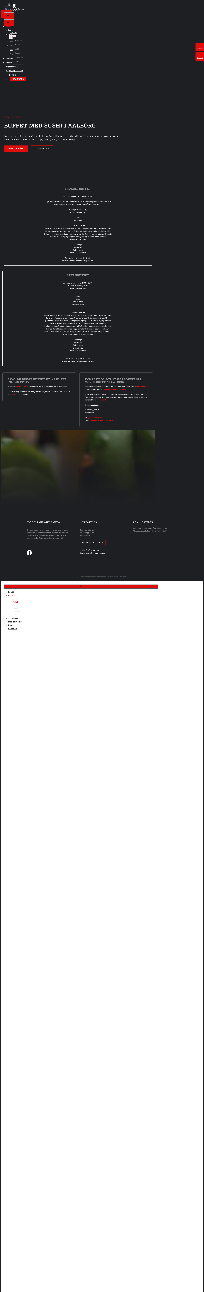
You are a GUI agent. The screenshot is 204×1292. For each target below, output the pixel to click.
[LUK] (81, 586)
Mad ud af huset (16, 71)
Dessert (18, 53)
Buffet (17, 45)
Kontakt (12, 75)
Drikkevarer (19, 57)
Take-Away (13, 66)
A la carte (18, 40)
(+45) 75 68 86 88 (95, 418)
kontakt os (18, 394)
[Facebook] (29, 552)
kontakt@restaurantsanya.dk (114, 389)
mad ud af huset (21, 386)
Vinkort (17, 62)
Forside (11, 30)
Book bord (18, 79)
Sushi (17, 49)
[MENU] (9, 15)
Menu (11, 34)
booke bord (101, 400)
